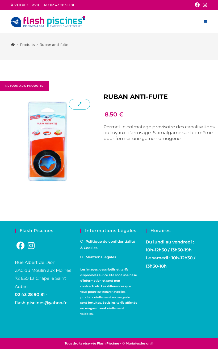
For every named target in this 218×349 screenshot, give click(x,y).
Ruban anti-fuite (54, 44)
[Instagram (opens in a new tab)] (204, 5)
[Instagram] (31, 245)
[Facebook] (20, 245)
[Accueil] (13, 44)
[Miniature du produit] (79, 104)
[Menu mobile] (205, 21)
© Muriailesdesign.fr (138, 343)
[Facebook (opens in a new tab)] (197, 5)
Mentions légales (101, 257)
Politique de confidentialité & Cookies (107, 244)
